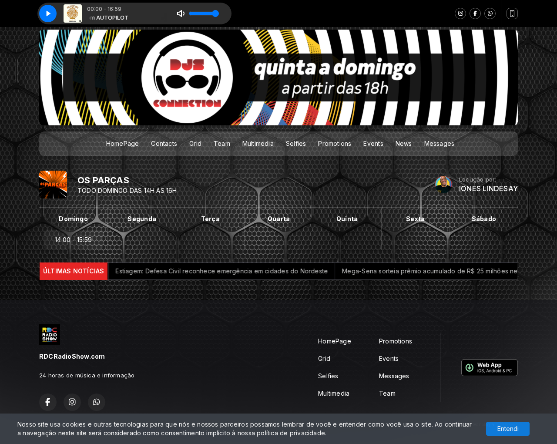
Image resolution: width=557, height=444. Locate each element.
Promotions (334, 143)
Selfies (296, 143)
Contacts (164, 143)
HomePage (122, 143)
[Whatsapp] (490, 13)
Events (373, 143)
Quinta (347, 218)
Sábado (484, 218)
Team (222, 143)
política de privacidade (291, 433)
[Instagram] (460, 13)
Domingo (73, 218)
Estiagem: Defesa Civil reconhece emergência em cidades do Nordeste (192, 271)
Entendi (508, 428)
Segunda (142, 218)
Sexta (415, 218)
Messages (439, 143)
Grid (195, 143)
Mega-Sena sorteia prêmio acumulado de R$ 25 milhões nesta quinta (414, 271)
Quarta (279, 218)
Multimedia (258, 143)
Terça (210, 218)
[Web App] (512, 13)
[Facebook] (475, 13)
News (404, 143)
